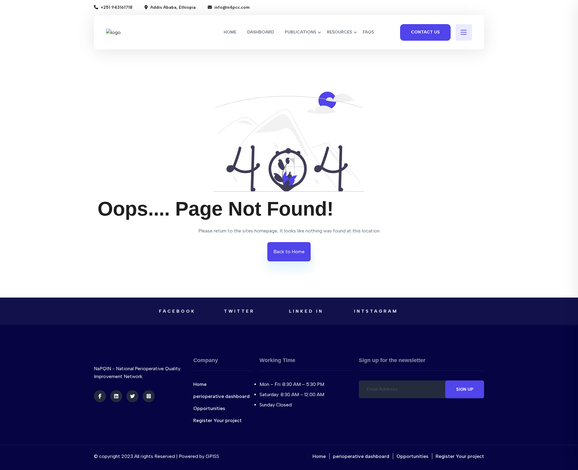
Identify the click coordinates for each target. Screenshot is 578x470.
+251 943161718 (116, 7)
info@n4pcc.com (232, 7)
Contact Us (425, 32)
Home (200, 384)
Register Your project (217, 420)
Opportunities (209, 408)
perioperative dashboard (221, 396)
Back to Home (289, 251)
